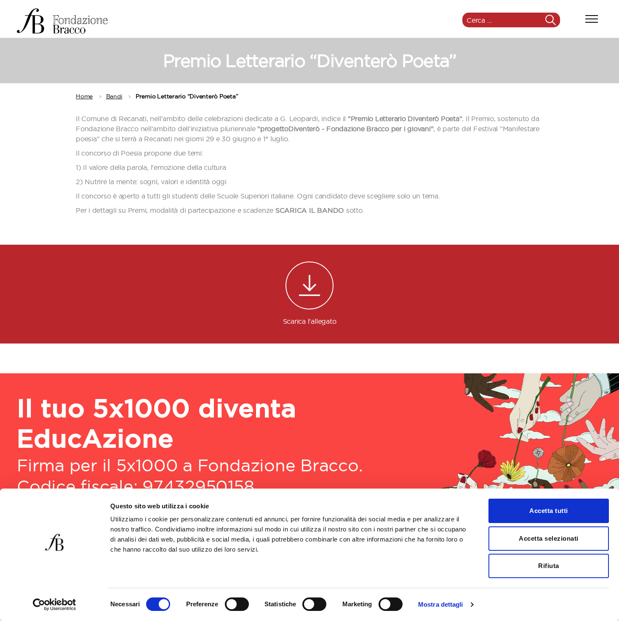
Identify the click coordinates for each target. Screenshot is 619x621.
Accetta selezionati (549, 538)
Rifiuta (548, 565)
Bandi (114, 96)
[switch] (237, 605)
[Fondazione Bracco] (62, 21)
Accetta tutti (548, 510)
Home (84, 96)
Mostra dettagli (440, 604)
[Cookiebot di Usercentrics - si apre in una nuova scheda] (54, 604)
